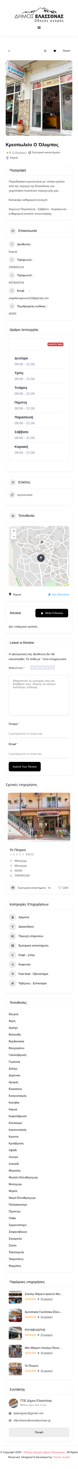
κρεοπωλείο (24, 494)
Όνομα (14, 723)
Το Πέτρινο (31, 1365)
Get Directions (60, 594)
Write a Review (54, 613)
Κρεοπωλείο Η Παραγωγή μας (32, 850)
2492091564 (22, 870)
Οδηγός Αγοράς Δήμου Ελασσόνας (44, 1452)
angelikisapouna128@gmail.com (29, 298)
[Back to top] (74, 1465)
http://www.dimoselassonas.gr (32, 1420)
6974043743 (16, 282)
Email (13, 744)
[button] (10, 98)
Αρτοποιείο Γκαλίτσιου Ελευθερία (44, 1311)
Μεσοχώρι (21, 860)
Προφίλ (39, 1432)
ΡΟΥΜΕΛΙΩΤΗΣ (35, 1329)
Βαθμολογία (16, 667)
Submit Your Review (25, 766)
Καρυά (14, 157)
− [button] (14, 536)
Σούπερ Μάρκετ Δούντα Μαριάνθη (44, 1294)
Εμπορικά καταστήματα (46, 152)
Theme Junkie (61, 1457)
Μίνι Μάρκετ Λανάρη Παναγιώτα (44, 1347)
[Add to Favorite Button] (54, 51)
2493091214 (16, 267)
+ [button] (14, 531)
